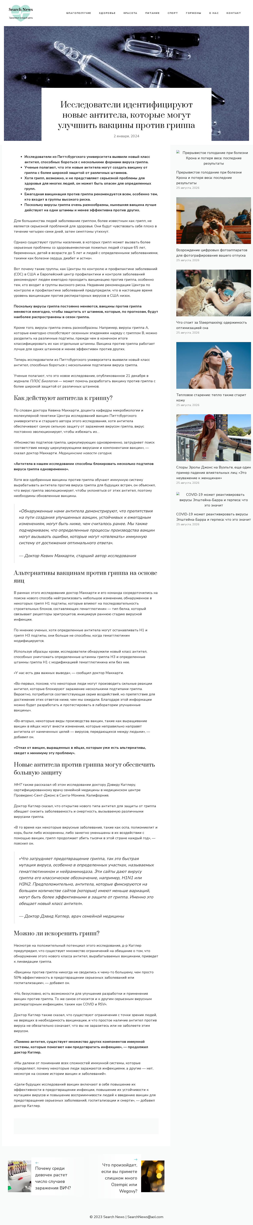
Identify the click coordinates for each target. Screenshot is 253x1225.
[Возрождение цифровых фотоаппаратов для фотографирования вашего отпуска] (213, 241)
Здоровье (107, 13)
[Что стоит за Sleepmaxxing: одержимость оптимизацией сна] (213, 313)
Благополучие (78, 13)
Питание (152, 13)
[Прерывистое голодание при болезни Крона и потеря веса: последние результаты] (213, 163)
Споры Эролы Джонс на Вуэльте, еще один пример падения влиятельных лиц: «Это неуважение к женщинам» (213, 472)
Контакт (234, 13)
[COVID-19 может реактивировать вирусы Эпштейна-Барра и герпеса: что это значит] (213, 505)
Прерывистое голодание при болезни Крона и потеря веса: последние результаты (209, 177)
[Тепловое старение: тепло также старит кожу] (213, 386)
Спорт (173, 13)
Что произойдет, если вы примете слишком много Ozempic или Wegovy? (119, 1178)
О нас (214, 13)
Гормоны (193, 13)
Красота (131, 13)
